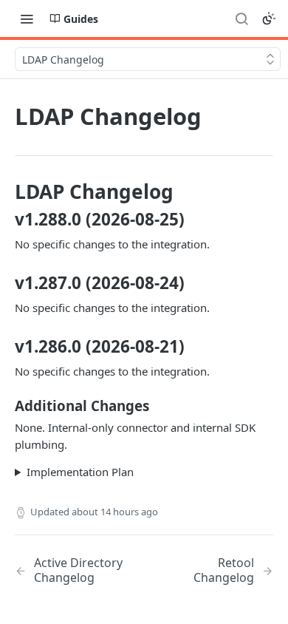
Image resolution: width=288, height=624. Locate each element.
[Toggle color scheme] (269, 18)
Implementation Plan (80, 471)
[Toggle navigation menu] (26, 18)
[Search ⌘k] (241, 18)
